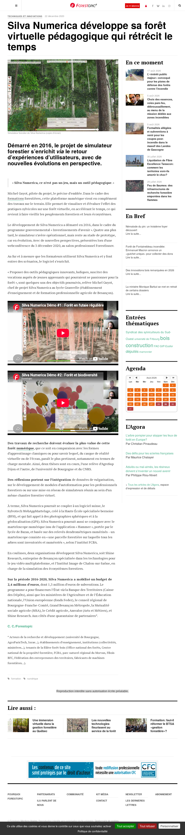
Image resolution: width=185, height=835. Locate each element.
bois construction (148, 341)
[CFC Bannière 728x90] (92, 770)
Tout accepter (125, 826)
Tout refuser (147, 826)
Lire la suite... (133, 233)
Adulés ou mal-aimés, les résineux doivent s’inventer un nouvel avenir (148, 469)
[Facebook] (152, 6)
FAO (156, 346)
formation (16, 678)
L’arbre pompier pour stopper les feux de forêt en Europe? (151, 437)
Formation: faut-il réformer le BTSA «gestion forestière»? (162, 725)
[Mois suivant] (167, 377)
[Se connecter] (146, 6)
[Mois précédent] (136, 377)
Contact (101, 800)
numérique (25, 448)
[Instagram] (169, 6)
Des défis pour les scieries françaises (149, 453)
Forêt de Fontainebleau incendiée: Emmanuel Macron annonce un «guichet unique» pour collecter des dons (149, 250)
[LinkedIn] (163, 6)
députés (132, 351)
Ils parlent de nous (46, 803)
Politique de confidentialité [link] (92, 831)
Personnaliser (169, 826)
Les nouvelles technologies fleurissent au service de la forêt (104, 725)
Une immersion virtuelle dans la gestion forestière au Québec (45, 725)
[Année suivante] (173, 377)
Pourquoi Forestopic (15, 796)
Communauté (75, 794)
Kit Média (102, 794)
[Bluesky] (158, 6)
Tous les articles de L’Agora (143, 484)
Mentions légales (29, 820)
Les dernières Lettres (135, 803)
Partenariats (46, 794)
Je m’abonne (132, 5)
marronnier (145, 351)
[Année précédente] (130, 377)
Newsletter (134, 794)
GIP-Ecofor (166, 346)
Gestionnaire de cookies (107, 820)
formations (16, 198)
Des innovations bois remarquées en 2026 (150, 270)
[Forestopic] (83, 5)
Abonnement (163, 794)
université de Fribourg (147, 339)
